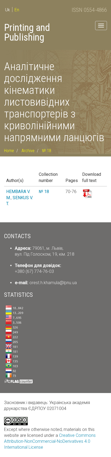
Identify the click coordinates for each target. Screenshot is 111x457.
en (17, 9)
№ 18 (46, 150)
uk (7, 9)
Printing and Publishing (27, 32)
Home (9, 150)
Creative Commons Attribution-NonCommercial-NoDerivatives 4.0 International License (50, 441)
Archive (28, 150)
